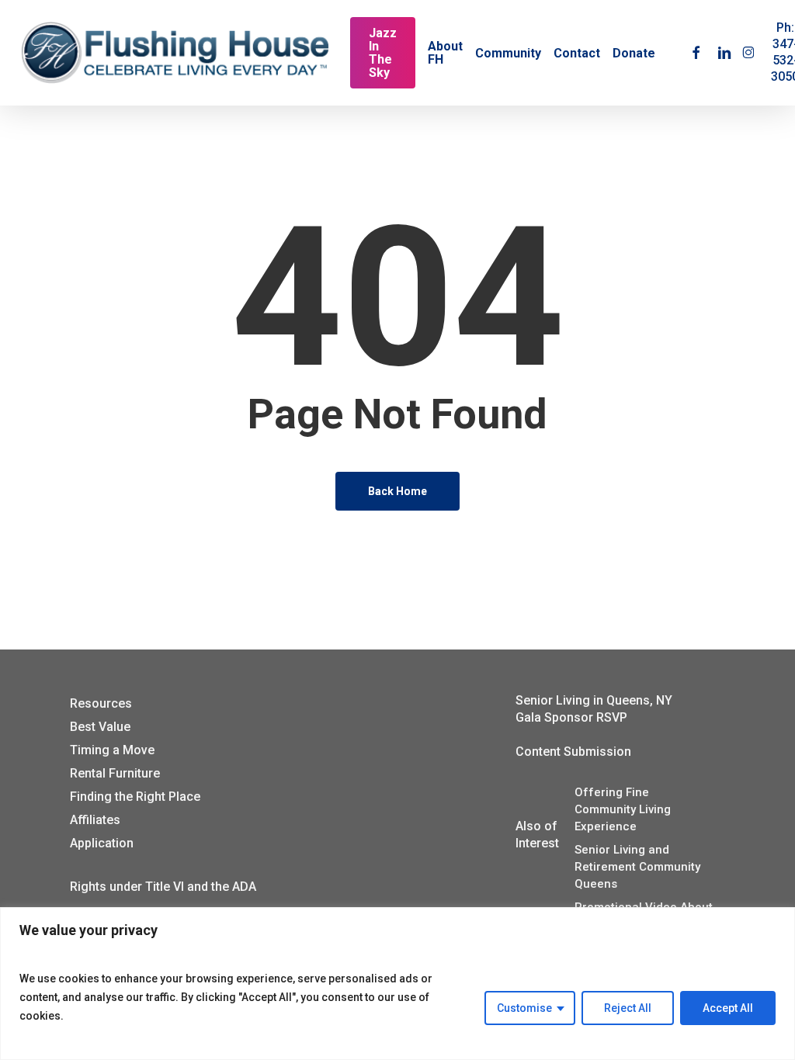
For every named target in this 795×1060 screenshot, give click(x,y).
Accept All (728, 1008)
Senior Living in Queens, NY (594, 700)
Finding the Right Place (135, 796)
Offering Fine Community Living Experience (623, 809)
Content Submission (573, 751)
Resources (101, 703)
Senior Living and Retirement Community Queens (637, 867)
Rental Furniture (115, 773)
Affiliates (95, 819)
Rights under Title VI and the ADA (163, 886)
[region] (397, 983)
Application (102, 843)
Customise (524, 1008)
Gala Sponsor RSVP (571, 717)
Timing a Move (112, 750)
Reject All (627, 1008)
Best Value (100, 726)
